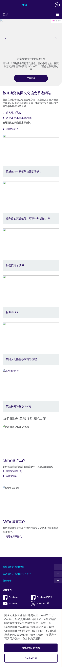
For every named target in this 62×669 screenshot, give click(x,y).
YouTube (13, 603)
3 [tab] (56, 20)
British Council (10, 5)
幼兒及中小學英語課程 (19, 118)
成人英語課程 (13, 112)
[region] (31, 638)
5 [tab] (60, 20)
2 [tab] (54, 20)
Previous (5, 38)
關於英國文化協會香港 (13, 567)
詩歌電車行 (11, 476)
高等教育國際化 (14, 536)
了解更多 (31, 78)
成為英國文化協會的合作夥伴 (17, 574)
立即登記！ (12, 129)
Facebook (13, 597)
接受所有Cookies (31, 648)
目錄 (5, 14)
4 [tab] (58, 20)
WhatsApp (42, 603)
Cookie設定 (31, 658)
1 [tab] (53, 20)
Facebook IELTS (44, 597)
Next (56, 38)
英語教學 (7, 580)
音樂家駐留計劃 (14, 471)
